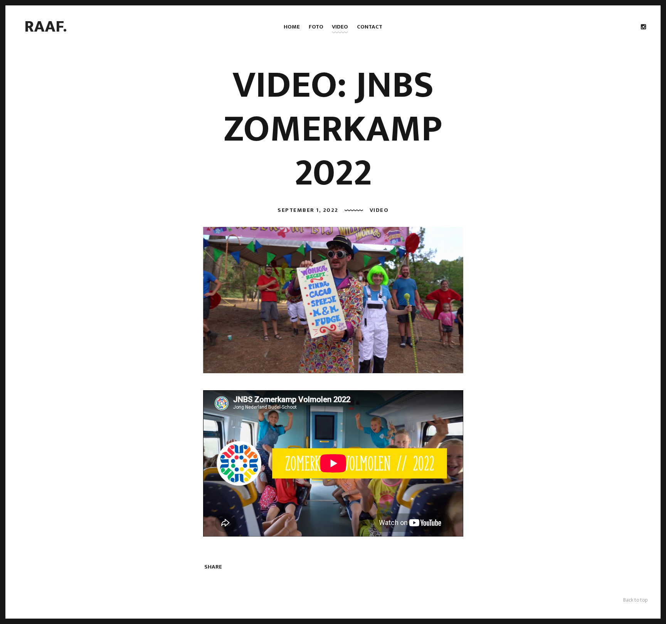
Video (340, 27)
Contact (369, 27)
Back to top (635, 599)
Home (292, 27)
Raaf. (45, 26)
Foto (316, 27)
